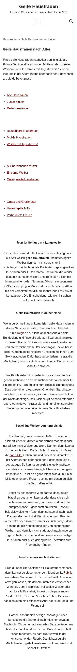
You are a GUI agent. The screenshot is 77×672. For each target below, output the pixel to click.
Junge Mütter (15, 101)
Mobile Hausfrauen (19, 137)
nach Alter (16, 455)
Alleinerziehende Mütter (22, 166)
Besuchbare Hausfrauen (22, 130)
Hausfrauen (10, 39)
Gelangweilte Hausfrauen (23, 179)
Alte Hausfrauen (17, 95)
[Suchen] (71, 21)
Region (21, 333)
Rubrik (67, 572)
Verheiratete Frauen (19, 215)
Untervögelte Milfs (18, 208)
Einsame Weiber (17, 172)
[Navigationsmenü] (38, 21)
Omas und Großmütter (21, 201)
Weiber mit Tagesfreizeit (22, 144)
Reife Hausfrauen (18, 108)
